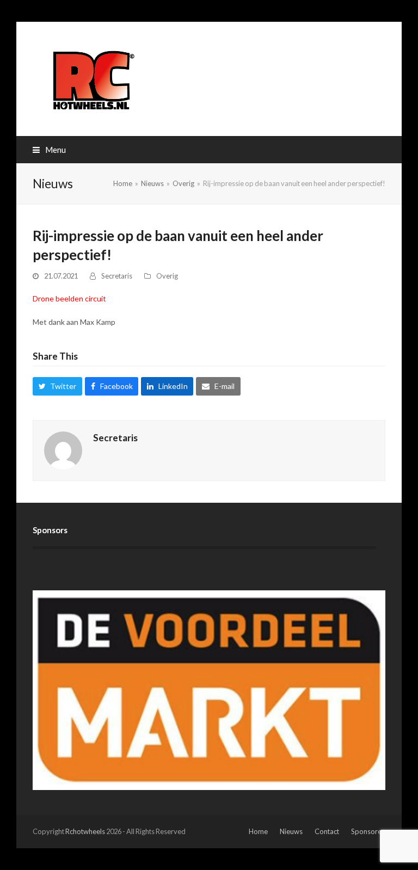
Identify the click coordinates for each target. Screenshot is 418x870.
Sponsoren (368, 831)
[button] (49, 150)
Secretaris (116, 276)
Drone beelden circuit (69, 298)
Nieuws (291, 831)
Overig (167, 276)
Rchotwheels (85, 831)
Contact (327, 831)
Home (258, 831)
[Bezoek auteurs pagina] (63, 449)
